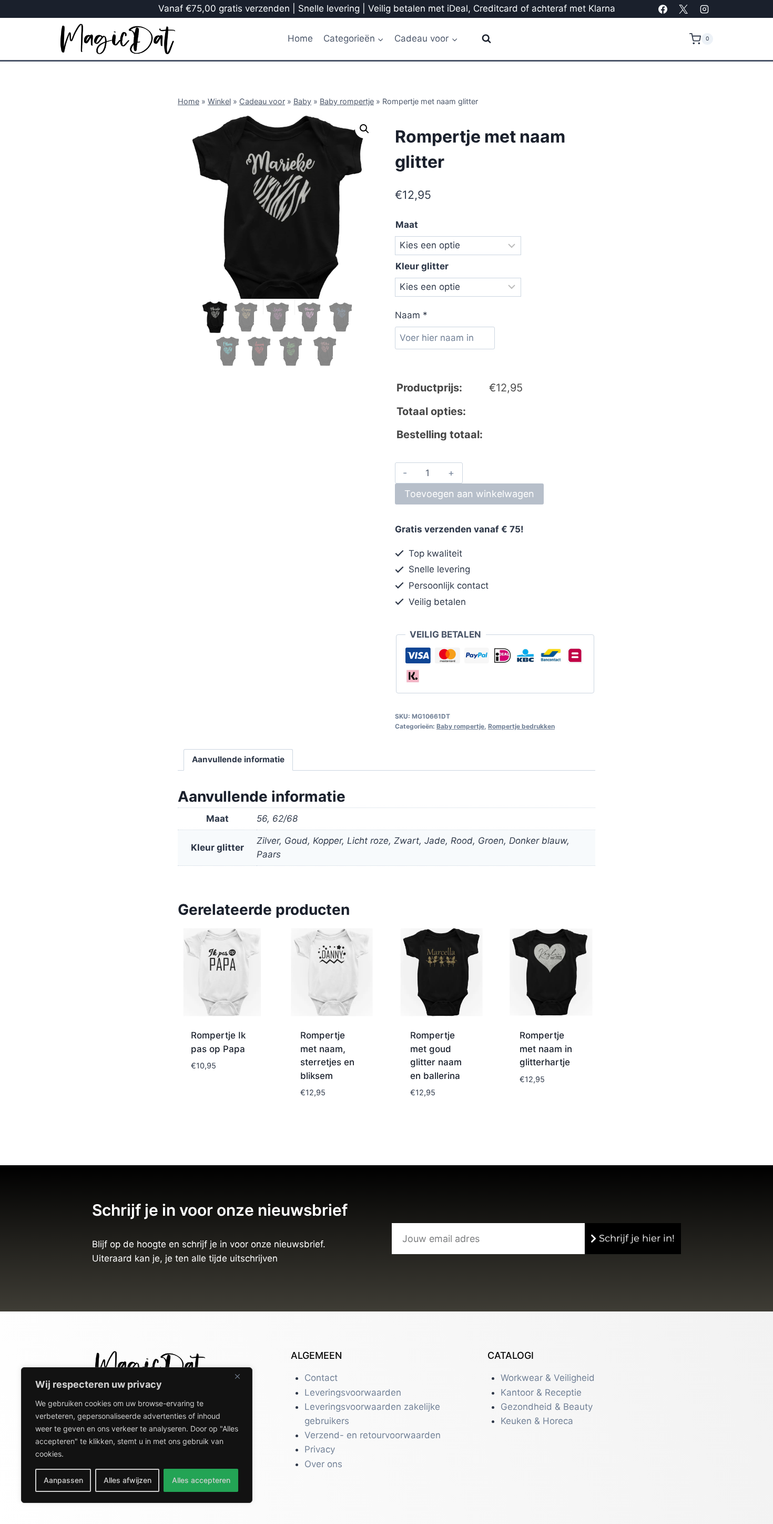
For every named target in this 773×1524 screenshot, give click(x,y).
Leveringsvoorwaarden (352, 1392)
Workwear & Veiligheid (548, 1377)
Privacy (319, 1449)
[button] (364, 128)
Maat (406, 224)
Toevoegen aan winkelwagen (469, 493)
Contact (321, 1377)
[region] (136, 1435)
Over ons (323, 1464)
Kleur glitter (422, 266)
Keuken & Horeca (537, 1421)
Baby (302, 101)
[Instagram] (704, 9)
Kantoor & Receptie (541, 1392)
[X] (684, 9)
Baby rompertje (347, 101)
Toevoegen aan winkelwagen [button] (220, 1095)
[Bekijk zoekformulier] (480, 39)
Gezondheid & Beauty (547, 1406)
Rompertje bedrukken (521, 726)
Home (300, 38)
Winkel (219, 101)
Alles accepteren (201, 1480)
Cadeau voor (262, 101)
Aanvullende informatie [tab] (238, 759)
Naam (411, 315)
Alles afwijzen (127, 1480)
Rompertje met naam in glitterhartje (546, 1048)
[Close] (241, 1376)
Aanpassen (63, 1480)
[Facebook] (663, 9)
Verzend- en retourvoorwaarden (372, 1435)
